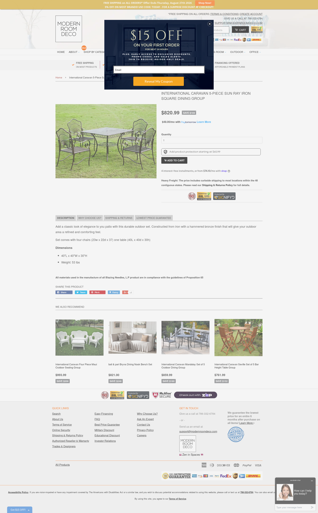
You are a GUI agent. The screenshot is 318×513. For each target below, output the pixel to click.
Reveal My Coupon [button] (159, 81)
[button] (210, 24)
